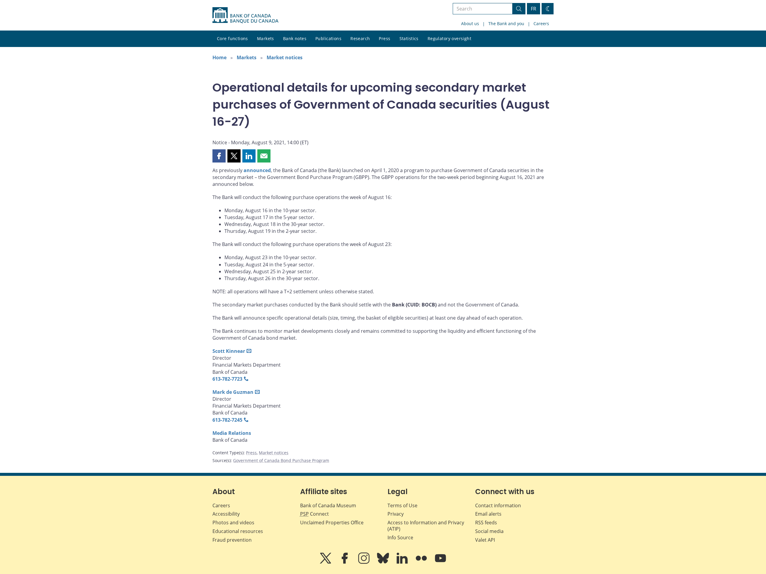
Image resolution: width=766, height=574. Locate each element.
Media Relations (231, 433)
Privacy (395, 514)
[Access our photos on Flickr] (421, 562)
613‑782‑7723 (227, 379)
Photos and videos (233, 522)
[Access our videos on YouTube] (440, 562)
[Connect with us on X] (326, 562)
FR (533, 8)
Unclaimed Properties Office (332, 522)
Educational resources (237, 531)
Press (384, 38)
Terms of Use (402, 505)
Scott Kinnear (228, 351)
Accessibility (226, 514)
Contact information (498, 505)
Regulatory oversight (449, 38)
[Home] (245, 15)
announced (257, 170)
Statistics (409, 38)
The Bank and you (506, 23)
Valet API (485, 540)
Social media (489, 531)
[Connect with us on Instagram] (364, 562)
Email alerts (488, 514)
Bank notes (294, 38)
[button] (219, 156)
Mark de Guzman (232, 392)
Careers (541, 23)
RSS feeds (486, 522)
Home (219, 57)
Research (360, 38)
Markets (265, 38)
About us (470, 23)
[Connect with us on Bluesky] (383, 562)
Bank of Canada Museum (328, 505)
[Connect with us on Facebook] (345, 562)
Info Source (400, 537)
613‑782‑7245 (227, 420)
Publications (328, 38)
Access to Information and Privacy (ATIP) (425, 525)
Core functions (232, 38)
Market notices (285, 57)
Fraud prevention (232, 540)
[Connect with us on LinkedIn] (402, 562)
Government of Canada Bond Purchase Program (281, 460)
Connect (314, 514)
